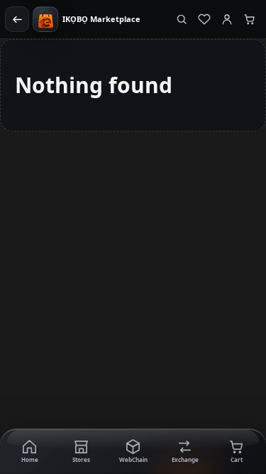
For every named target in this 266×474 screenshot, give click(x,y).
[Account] (227, 19)
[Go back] (17, 19)
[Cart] (249, 19)
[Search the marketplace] (181, 19)
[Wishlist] (204, 19)
